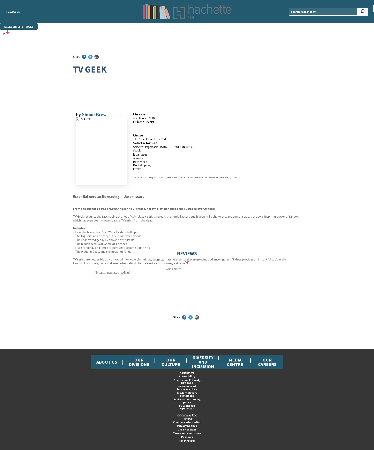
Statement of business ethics (187, 388)
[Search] (362, 12)
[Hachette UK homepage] (187, 11)
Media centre (235, 362)
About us (106, 362)
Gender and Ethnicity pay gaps (187, 381)
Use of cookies (187, 429)
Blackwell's (140, 161)
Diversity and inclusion (203, 362)
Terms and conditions (187, 433)
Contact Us (187, 372)
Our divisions (139, 362)
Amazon (138, 158)
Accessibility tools (19, 26)
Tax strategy (187, 440)
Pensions (187, 437)
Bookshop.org (142, 165)
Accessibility (187, 376)
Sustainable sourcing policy (187, 401)
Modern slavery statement (187, 394)
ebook (137, 150)
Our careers (267, 362)
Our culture (171, 362)
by (79, 114)
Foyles (137, 168)
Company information (187, 422)
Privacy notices (187, 426)
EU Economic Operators (187, 407)
